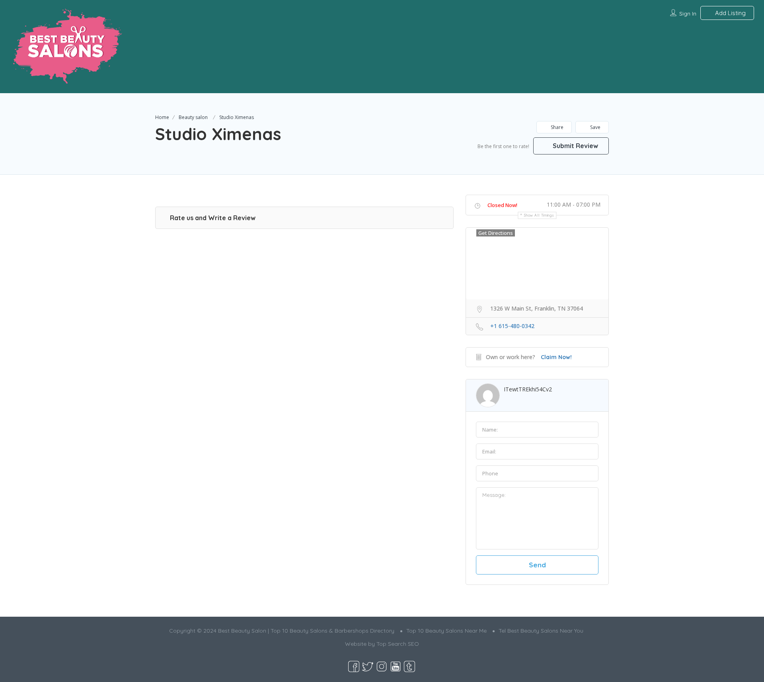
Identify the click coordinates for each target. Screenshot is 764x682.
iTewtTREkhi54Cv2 (528, 389)
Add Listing (729, 13)
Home (162, 117)
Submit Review (574, 146)
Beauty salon (193, 117)
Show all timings (539, 215)
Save (594, 127)
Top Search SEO (397, 643)
